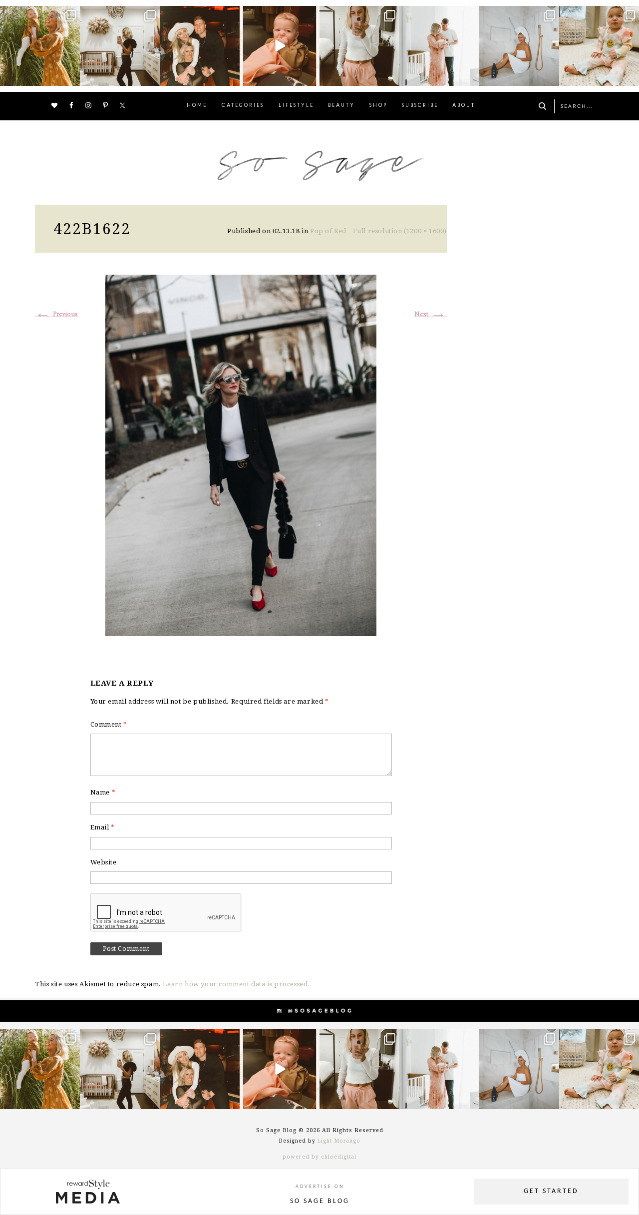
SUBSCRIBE (420, 105)
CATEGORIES (243, 105)
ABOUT (463, 105)
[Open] (40, 46)
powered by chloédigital (319, 1157)
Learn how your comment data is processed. (236, 984)
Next (430, 314)
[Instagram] (71, 76)
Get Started (551, 1191)
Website (103, 862)
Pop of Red (328, 231)
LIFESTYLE (296, 105)
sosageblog (38, 14)
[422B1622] (240, 454)
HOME (197, 105)
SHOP (378, 105)
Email (102, 827)
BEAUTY (341, 105)
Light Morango (339, 1141)
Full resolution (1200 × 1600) (400, 231)
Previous (56, 314)
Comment (108, 724)
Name (103, 792)
